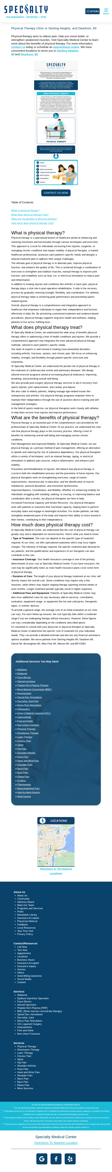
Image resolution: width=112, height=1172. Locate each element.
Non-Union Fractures (28, 725)
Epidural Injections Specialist (33, 998)
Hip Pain (21, 749)
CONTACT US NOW (56, 192)
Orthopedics (23, 709)
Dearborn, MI (29, 54)
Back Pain (22, 772)
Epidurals (22, 673)
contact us (18, 47)
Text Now (22, 950)
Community (23, 898)
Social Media (24, 979)
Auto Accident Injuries (28, 792)
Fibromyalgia (24, 784)
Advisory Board (25, 902)
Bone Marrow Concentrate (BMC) (34, 689)
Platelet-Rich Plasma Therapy (32, 685)
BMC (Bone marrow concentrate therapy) (39, 1011)
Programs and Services (30, 908)
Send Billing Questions (29, 976)
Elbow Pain (23, 776)
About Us (22, 895)
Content (21, 982)
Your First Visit (25, 931)
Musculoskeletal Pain (28, 788)
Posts (20, 911)
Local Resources (26, 927)
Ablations (22, 669)
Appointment (24, 953)
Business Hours (26, 959)
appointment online (66, 47)
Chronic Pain (24, 741)
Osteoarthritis (24, 717)
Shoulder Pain (24, 764)
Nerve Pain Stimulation (29, 705)
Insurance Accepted (28, 918)
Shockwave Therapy (28, 733)
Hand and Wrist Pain (28, 761)
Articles (21, 969)
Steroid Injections (26, 681)
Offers (20, 972)
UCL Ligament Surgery (29, 1024)
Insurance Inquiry (26, 966)
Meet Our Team (25, 905)
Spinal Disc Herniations (29, 697)
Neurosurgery (24, 693)
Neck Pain (22, 768)
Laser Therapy (24, 737)
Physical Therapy (26, 729)
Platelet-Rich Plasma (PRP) (32, 1008)
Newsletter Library (27, 914)
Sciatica (21, 780)
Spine (20, 745)
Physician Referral (27, 921)
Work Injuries (24, 796)
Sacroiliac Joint (25, 1017)
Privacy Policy (25, 934)
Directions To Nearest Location (56, 1143)
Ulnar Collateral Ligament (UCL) (34, 713)
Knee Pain (22, 757)
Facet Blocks (24, 677)
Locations (22, 956)
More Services (25, 1088)
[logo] (26, 11)
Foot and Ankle (25, 721)
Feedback (22, 924)
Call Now (22, 947)
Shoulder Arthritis (26, 753)
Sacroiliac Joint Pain (28, 701)
